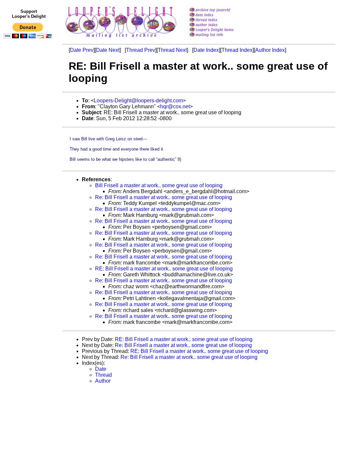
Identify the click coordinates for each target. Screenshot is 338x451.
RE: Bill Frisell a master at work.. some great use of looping (164, 268)
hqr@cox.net (175, 106)
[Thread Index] (220, 20)
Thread (103, 375)
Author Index (270, 50)
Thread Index (237, 50)
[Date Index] (220, 15)
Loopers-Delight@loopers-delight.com (138, 100)
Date (100, 369)
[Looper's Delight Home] (220, 30)
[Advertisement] (29, 177)
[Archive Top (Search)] (220, 10)
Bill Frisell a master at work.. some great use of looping (158, 185)
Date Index (206, 50)
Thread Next (172, 50)
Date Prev (81, 50)
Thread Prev (140, 50)
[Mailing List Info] (220, 38)
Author (103, 381)
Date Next (107, 50)
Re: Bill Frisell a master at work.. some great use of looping (163, 197)
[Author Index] (220, 25)
